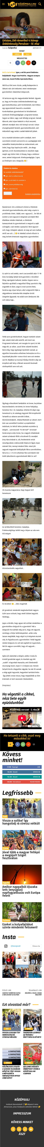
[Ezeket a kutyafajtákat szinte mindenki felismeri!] (22, 912)
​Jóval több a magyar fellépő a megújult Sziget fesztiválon (21, 855)
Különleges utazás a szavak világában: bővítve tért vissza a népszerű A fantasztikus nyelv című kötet (11, 1072)
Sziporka (12, 48)
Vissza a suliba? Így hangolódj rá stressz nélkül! (21, 822)
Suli (27, 54)
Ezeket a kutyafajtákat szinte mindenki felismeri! (19, 926)
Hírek (17, 54)
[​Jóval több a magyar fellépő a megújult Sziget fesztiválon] (22, 840)
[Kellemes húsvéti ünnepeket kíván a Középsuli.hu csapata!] (32, 1054)
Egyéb (6, 882)
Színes (6, 920)
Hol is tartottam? (9, 72)
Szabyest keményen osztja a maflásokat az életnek (11, 994)
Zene (5, 848)
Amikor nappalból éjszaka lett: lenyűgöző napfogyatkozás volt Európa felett (21, 891)
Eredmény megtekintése (32, 194)
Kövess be (36, 772)
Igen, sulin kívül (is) (11, 189)
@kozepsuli (15, 946)
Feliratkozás (35, 782)
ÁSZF (22, 1134)
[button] (40, 4)
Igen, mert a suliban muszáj (14, 176)
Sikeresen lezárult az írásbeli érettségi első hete (32, 1034)
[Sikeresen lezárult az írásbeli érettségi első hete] (32, 1020)
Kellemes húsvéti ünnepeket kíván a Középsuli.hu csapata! (31, 1070)
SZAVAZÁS (7, 193)
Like (38, 767)
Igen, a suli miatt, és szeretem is (15, 180)
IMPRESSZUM (22, 1113)
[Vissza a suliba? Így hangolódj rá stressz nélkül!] (22, 808)
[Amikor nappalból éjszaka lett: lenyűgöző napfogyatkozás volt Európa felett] (22, 875)
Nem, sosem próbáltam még (14, 184)
